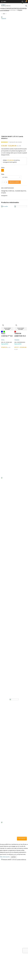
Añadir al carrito (14, 182)
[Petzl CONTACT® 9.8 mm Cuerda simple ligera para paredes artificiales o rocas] (7, 264)
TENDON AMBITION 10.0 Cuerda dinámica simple (20, 337)
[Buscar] (22, 1)
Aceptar (13, 857)
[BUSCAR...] (26, 6)
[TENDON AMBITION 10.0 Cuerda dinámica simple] (20, 264)
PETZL (3, 340)
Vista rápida (3, 325)
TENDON (16, 340)
